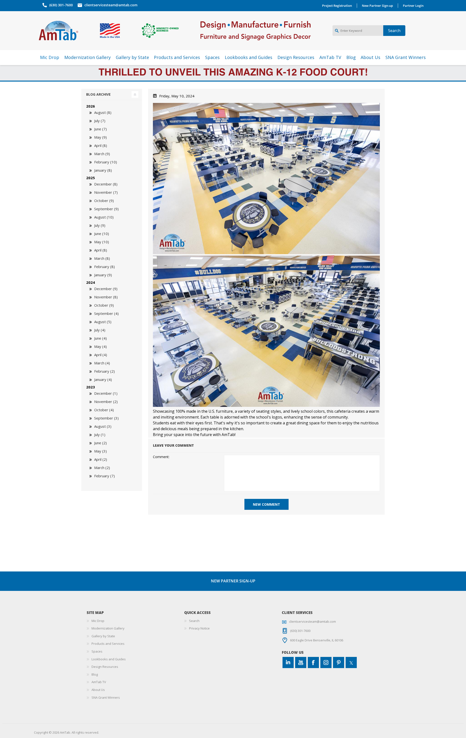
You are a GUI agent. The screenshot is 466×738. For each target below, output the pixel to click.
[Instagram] (326, 662)
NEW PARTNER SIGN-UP (233, 581)
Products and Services (108, 643)
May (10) (101, 241)
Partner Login (413, 5)
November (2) (106, 401)
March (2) (102, 467)
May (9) (100, 137)
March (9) (102, 153)
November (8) (106, 296)
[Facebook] (313, 662)
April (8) (100, 145)
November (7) (106, 192)
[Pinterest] (338, 662)
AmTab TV (99, 682)
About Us (98, 690)
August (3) (102, 426)
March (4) (102, 363)
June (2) (100, 442)
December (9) (105, 288)
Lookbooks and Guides (109, 659)
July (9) (99, 225)
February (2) (104, 371)
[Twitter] (351, 662)
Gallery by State (103, 636)
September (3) (106, 418)
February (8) (104, 266)
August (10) (104, 217)
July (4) (99, 329)
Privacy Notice (199, 628)
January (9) (103, 274)
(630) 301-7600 (61, 5)
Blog (95, 674)
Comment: (161, 457)
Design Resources (105, 666)
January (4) (103, 379)
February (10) (105, 161)
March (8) (102, 258)
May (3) (100, 451)
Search (194, 621)
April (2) (100, 459)
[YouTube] (300, 662)
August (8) (102, 112)
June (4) (100, 338)
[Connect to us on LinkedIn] (288, 662)
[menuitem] (135, 621)
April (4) (100, 354)
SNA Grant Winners (106, 697)
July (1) (99, 434)
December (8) (105, 184)
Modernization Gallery (108, 628)
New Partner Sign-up (377, 5)
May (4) (100, 346)
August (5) (102, 321)
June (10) (101, 233)
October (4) (104, 409)
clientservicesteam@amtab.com (110, 5)
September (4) (106, 313)
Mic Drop (98, 621)
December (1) (105, 393)
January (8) (103, 170)
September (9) (106, 208)
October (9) (104, 200)
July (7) (99, 120)
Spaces (97, 651)
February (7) (104, 475)
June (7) (100, 128)
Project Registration (337, 5)
